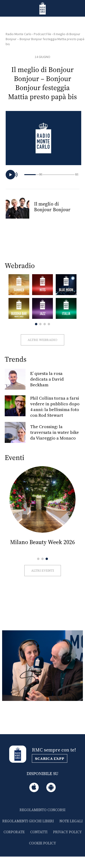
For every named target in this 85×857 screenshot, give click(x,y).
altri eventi (42, 570)
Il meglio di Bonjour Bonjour (52, 207)
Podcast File (42, 34)
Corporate (14, 831)
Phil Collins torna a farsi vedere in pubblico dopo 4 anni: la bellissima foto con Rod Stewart (55, 406)
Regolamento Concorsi (42, 809)
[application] (43, 174)
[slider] (58, 174)
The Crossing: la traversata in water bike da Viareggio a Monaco (54, 432)
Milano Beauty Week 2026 (42, 542)
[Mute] (17, 174)
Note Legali (71, 821)
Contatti (38, 831)
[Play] (10, 174)
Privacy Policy (67, 831)
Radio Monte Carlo (18, 34)
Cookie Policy (42, 843)
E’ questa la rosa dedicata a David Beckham (47, 379)
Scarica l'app (49, 758)
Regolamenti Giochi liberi (28, 821)
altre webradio (42, 339)
